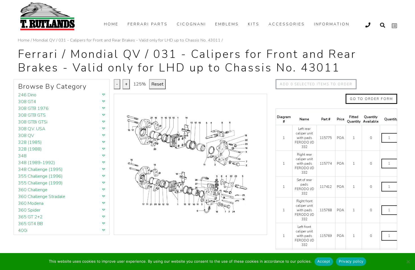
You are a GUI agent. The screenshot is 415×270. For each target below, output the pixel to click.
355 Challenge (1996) (40, 176)
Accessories (286, 24)
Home (111, 24)
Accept (323, 261)
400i (22, 230)
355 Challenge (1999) (40, 183)
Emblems (227, 24)
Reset (157, 84)
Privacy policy (351, 261)
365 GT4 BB (30, 224)
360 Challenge (32, 190)
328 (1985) (30, 142)
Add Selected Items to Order (316, 84)
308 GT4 (27, 102)
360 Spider (29, 210)
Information (332, 24)
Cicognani (191, 24)
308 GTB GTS (32, 115)
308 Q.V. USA (31, 129)
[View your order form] (394, 26)
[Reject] (408, 261)
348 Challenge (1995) (40, 169)
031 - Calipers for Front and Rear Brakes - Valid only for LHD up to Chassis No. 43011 (139, 40)
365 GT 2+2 (30, 217)
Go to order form (371, 99)
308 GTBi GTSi (32, 122)
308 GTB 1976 (33, 108)
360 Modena (30, 203)
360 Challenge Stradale (41, 196)
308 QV (26, 135)
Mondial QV (44, 40)
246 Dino (27, 95)
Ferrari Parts (148, 24)
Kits (253, 24)
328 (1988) (30, 149)
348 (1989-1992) (36, 163)
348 (22, 156)
